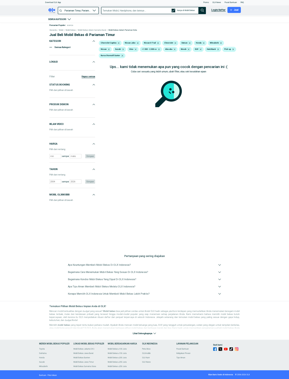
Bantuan (42, 375)
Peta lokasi (52, 375)
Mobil (61, 30)
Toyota (42, 349)
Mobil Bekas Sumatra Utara (84, 366)
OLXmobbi (146, 353)
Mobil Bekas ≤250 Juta (117, 362)
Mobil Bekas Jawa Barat (83, 353)
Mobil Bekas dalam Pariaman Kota (123, 30)
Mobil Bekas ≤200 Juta (117, 358)
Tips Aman (180, 358)
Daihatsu (43, 353)
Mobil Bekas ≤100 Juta (117, 349)
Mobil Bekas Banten (81, 358)
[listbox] (119, 43)
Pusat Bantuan (182, 349)
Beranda (53, 30)
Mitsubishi (43, 366)
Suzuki (42, 362)
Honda (42, 358)
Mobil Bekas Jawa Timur (83, 362)
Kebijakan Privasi (183, 353)
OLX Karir (146, 358)
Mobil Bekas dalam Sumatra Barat (92, 30)
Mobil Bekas (71, 30)
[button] (53, 2)
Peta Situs (146, 349)
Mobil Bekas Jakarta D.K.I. (84, 349)
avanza (70, 25)
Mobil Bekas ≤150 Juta (117, 353)
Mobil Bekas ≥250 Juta (117, 366)
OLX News (146, 362)
